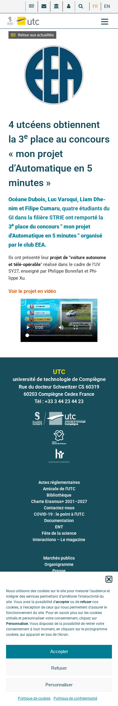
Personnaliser (59, 684)
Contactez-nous (59, 507)
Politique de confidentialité (75, 698)
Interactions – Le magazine (59, 539)
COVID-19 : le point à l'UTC (59, 514)
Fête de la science (59, 533)
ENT (59, 526)
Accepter (59, 651)
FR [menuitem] (95, 6)
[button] (109, 579)
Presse (59, 570)
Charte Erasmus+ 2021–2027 (59, 501)
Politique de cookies (34, 698)
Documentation (59, 520)
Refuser (59, 668)
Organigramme (59, 564)
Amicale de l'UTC (59, 488)
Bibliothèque (59, 495)
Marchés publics (59, 558)
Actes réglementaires (59, 482)
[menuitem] (95, 6)
